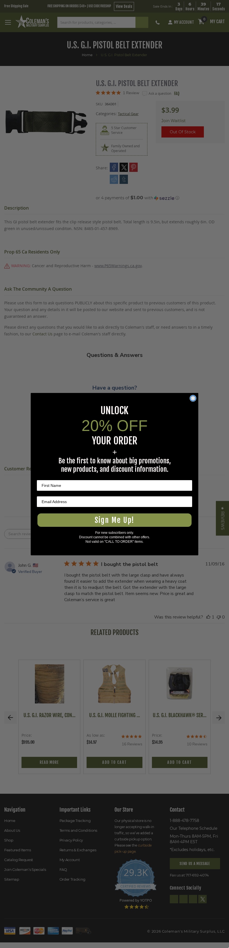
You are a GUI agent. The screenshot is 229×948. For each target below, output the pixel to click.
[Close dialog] (193, 398)
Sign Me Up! (114, 520)
